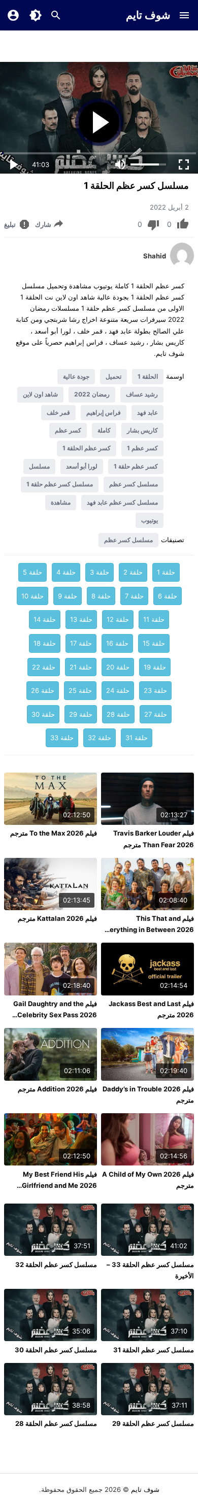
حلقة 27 (155, 714)
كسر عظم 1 (142, 448)
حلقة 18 (45, 643)
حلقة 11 (153, 619)
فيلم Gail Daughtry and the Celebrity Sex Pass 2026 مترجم (55, 1015)
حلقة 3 (99, 572)
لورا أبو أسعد (81, 466)
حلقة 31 (136, 738)
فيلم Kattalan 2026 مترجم (57, 918)
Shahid (154, 256)
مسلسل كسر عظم (133, 484)
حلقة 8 (101, 596)
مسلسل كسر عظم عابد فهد (122, 502)
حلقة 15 (154, 643)
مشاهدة (61, 502)
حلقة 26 (42, 690)
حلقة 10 (32, 596)
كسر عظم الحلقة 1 (86, 448)
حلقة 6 (167, 596)
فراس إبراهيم (103, 412)
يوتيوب (149, 520)
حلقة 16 (117, 643)
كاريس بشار (142, 430)
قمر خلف (58, 412)
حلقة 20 (117, 667)
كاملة (104, 430)
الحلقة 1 (148, 376)
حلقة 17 (81, 643)
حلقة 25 (80, 690)
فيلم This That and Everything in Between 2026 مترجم (148, 929)
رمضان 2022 (92, 394)
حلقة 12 (118, 619)
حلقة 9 (67, 596)
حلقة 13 (81, 619)
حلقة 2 (133, 572)
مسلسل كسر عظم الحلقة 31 (153, 1350)
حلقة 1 (166, 572)
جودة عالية (76, 376)
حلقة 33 (62, 738)
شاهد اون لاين (40, 394)
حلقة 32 (99, 738)
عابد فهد (147, 412)
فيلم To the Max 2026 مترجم (53, 833)
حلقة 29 (80, 714)
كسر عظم (68, 430)
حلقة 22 (43, 667)
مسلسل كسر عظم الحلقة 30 (56, 1350)
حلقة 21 (81, 667)
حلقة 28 (118, 714)
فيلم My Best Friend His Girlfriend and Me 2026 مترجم (59, 1185)
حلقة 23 (155, 690)
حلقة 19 (155, 667)
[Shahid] (182, 265)
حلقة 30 (43, 714)
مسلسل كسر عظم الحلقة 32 (56, 1264)
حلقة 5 (32, 572)
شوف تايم (148, 15)
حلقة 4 (66, 572)
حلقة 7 (134, 596)
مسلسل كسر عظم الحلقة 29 (153, 1423)
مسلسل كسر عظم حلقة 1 (59, 484)
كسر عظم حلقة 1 (136, 466)
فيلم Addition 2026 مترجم (57, 1089)
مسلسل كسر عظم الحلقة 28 (56, 1423)
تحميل (113, 376)
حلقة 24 (117, 690)
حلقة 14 (45, 619)
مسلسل (39, 466)
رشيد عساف (142, 394)
